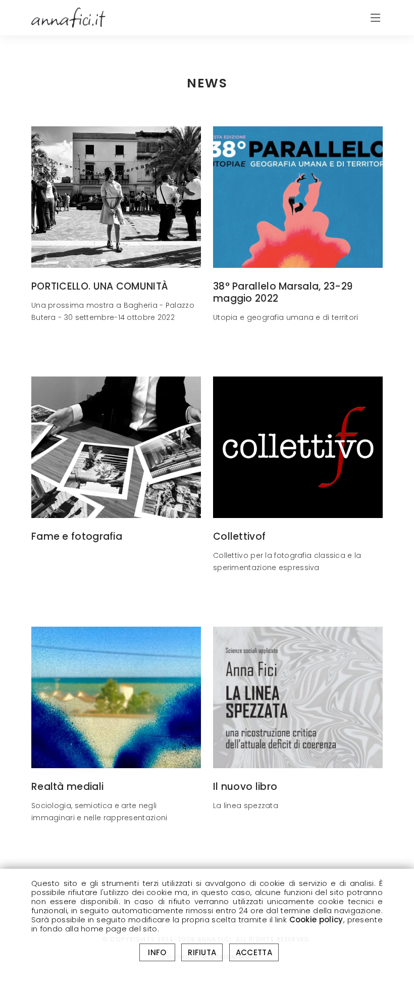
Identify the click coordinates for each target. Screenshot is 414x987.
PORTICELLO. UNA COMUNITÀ (99, 286)
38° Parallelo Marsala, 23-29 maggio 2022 (282, 292)
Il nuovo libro (245, 787)
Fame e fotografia (76, 537)
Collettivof (239, 537)
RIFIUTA (202, 952)
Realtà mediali (67, 787)
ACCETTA (254, 952)
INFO (157, 952)
